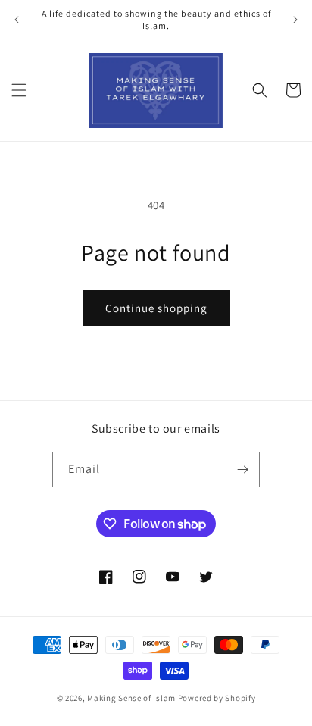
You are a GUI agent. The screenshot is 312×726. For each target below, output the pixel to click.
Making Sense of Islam (131, 698)
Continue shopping (156, 308)
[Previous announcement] (16, 19)
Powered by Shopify (217, 698)
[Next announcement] (295, 19)
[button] (19, 90)
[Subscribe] (242, 469)
